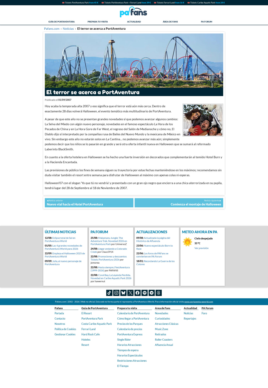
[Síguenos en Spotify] (144, 293)
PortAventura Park (92, 318)
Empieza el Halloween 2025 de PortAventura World (65, 255)
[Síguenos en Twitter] (130, 293)
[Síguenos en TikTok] (109, 293)
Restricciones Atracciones (132, 360)
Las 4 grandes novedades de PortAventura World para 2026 (63, 247)
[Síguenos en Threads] (159, 293)
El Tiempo (122, 366)
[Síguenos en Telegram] (152, 293)
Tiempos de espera (127, 350)
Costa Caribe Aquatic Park (96, 323)
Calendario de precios (129, 329)
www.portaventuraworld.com (198, 301)
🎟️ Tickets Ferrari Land (169, 2)
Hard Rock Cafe (90, 334)
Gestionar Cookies (65, 334)
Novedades (161, 313)
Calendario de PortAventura (133, 313)
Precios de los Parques (130, 323)
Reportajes (190, 318)
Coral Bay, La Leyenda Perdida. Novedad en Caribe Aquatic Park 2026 (111, 276)
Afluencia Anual (164, 344)
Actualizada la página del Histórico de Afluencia (153, 239)
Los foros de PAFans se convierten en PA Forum (152, 255)
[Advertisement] (134, 217)
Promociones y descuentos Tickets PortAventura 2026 (109, 258)
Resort (85, 344)
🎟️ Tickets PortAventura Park (80, 2)
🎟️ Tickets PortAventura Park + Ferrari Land (126, 2)
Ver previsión (201, 248)
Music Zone (161, 329)
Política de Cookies (65, 329)
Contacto (60, 318)
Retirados (160, 334)
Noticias (188, 313)
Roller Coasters (163, 339)
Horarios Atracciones (129, 344)
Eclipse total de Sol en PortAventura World (60, 239)
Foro (204, 313)
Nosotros (60, 323)
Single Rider (124, 339)
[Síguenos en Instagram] (116, 293)
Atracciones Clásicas (166, 323)
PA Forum (206, 21)
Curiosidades (162, 318)
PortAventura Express (129, 334)
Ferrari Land (88, 329)
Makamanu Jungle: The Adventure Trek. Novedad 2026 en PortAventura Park (109, 240)
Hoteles (85, 339)
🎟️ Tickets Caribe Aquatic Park (206, 2)
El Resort (86, 313)
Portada (59, 313)
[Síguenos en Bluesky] (123, 293)
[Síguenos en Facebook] (137, 293)
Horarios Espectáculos (130, 355)
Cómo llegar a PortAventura (133, 318)
